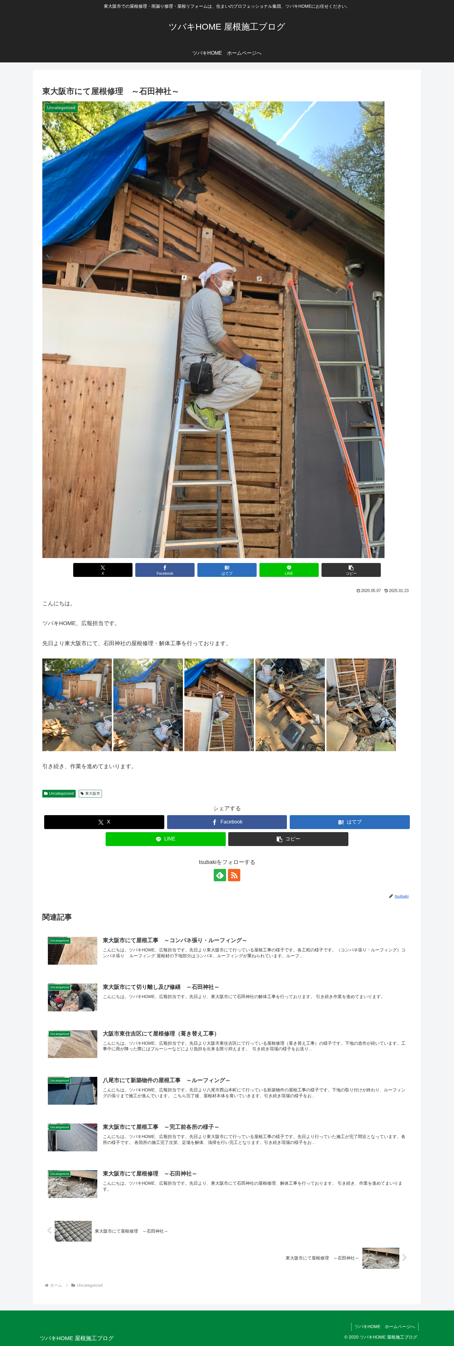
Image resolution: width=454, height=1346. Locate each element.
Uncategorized (61, 793)
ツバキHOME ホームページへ (385, 1326)
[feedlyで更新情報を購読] (220, 875)
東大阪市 (92, 793)
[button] (351, 570)
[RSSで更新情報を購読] (234, 875)
